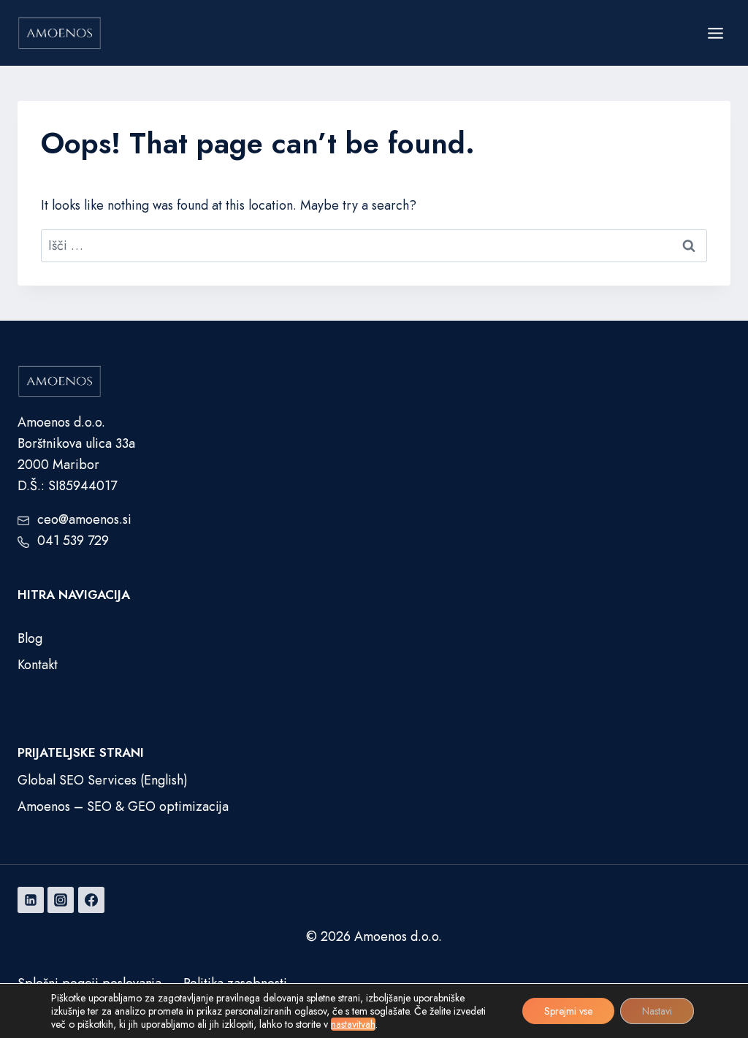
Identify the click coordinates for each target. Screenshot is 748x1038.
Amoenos (380, 936)
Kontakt (38, 664)
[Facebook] (91, 900)
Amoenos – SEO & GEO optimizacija (123, 806)
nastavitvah (353, 1024)
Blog (30, 638)
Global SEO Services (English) (103, 780)
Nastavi (657, 1011)
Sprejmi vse (568, 1011)
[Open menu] (715, 33)
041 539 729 (73, 540)
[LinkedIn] (31, 900)
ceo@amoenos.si (84, 519)
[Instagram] (60, 900)
